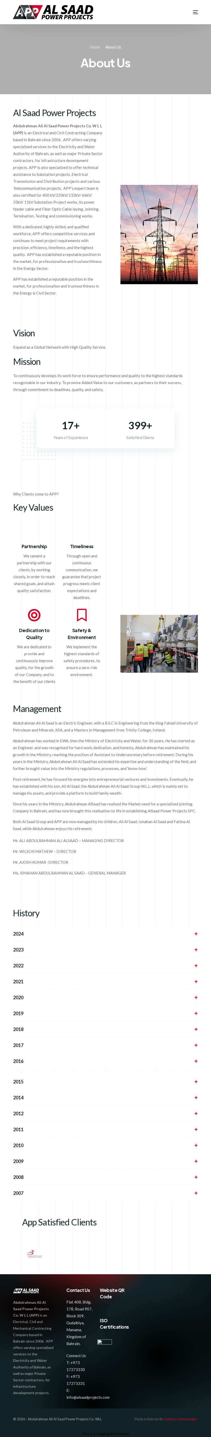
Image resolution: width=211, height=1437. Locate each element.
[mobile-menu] (191, 12)
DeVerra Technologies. (181, 1419)
